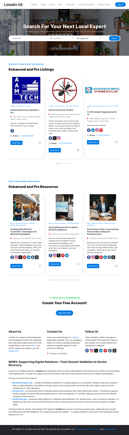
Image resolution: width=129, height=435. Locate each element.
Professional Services (64, 106)
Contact (75, 337)
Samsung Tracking (86, 4)
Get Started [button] (64, 313)
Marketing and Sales (26, 223)
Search (114, 38)
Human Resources (102, 223)
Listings (34, 4)
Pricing (52, 4)
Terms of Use (93, 429)
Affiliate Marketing (39, 223)
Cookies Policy (110, 429)
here (32, 345)
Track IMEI (70, 4)
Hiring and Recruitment (116, 223)
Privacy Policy (81, 429)
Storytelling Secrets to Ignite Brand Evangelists (29, 228)
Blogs (43, 4)
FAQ (60, 4)
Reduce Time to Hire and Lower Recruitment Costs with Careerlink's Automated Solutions (107, 231)
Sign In (120, 4)
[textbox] (61, 38)
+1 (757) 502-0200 (29, 143)
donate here (14, 351)
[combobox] (61, 38)
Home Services (24, 106)
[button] (57, 163)
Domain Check (103, 4)
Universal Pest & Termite (25, 110)
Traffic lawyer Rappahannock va (66, 113)
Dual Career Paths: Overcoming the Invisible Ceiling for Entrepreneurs (69, 231)
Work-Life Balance (64, 223)
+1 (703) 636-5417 (67, 135)
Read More (19, 150)
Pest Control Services (37, 106)
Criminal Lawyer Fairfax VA (103, 112)
